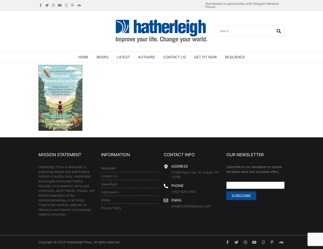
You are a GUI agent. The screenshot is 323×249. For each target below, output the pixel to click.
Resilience (235, 57)
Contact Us (174, 57)
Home (83, 57)
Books (103, 57)
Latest (123, 57)
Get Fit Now (205, 57)
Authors (146, 57)
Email (176, 200)
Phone (177, 185)
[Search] (278, 31)
